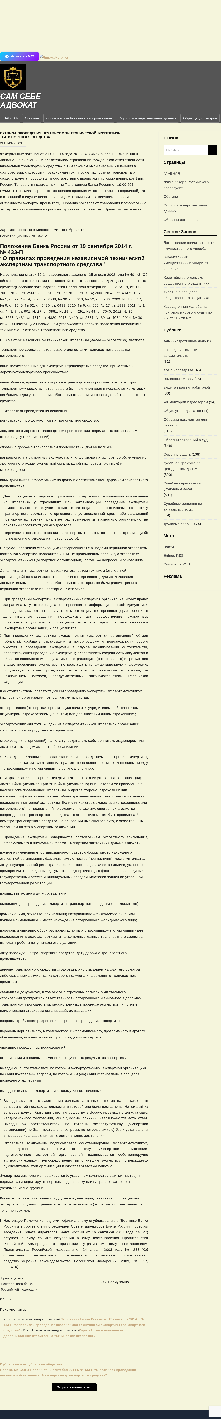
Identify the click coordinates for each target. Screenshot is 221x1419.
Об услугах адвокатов (182, 411)
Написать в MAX (22, 56)
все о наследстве (178, 370)
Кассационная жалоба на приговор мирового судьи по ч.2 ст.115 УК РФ (188, 312)
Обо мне (32, 118)
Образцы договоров (200, 118)
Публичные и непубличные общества (31, 1364)
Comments (177, 564)
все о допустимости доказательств (180, 352)
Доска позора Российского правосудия (79, 118)
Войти (169, 547)
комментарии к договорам (186, 402)
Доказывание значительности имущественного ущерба (189, 245)
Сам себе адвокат (20, 100)
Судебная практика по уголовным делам (182, 486)
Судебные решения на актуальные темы (183, 506)
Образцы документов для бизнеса (185, 422)
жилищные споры (178, 379)
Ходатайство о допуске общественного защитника (186, 280)
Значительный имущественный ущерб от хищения (186, 263)
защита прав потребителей (187, 387)
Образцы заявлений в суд (186, 440)
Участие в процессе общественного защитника (186, 295)
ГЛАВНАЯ (172, 173)
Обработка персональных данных (147, 118)
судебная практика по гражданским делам (182, 466)
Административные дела (185, 341)
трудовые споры (177, 524)
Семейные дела (177, 454)
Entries (174, 555)
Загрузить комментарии (74, 1387)
